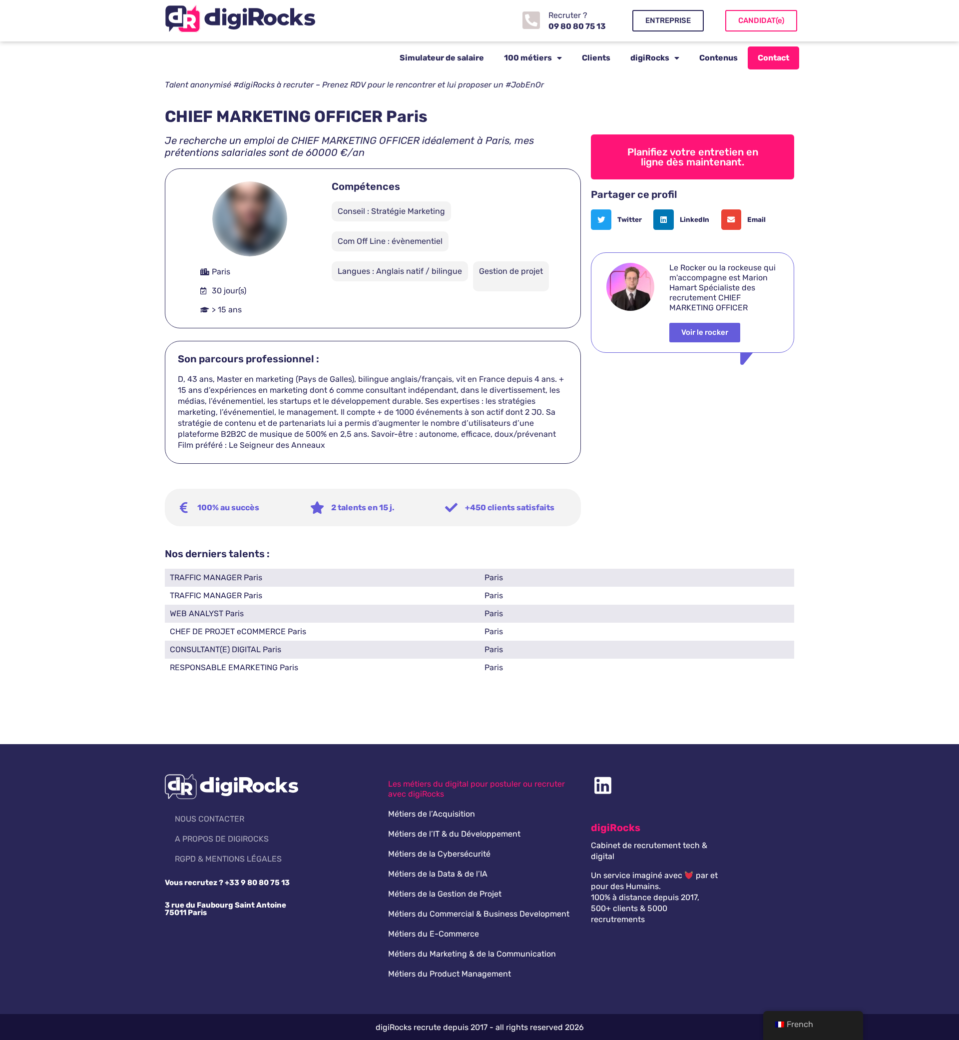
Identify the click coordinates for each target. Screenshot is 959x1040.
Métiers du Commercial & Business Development (478, 914)
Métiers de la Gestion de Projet (444, 894)
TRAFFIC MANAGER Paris (216, 577)
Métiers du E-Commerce (433, 934)
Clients (596, 57)
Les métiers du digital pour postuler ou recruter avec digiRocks (476, 789)
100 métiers (528, 57)
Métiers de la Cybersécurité (439, 854)
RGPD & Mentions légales (228, 859)
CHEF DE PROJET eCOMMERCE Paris (238, 631)
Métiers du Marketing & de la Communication (472, 954)
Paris (493, 577)
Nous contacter (209, 819)
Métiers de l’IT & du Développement (454, 834)
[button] (619, 219)
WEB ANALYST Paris (207, 613)
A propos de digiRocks (222, 839)
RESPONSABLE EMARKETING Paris (234, 667)
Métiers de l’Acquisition (431, 814)
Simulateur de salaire (442, 57)
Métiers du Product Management (449, 974)
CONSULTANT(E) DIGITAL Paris (225, 649)
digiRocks (649, 57)
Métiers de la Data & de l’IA (437, 874)
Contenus (718, 57)
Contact (773, 57)
